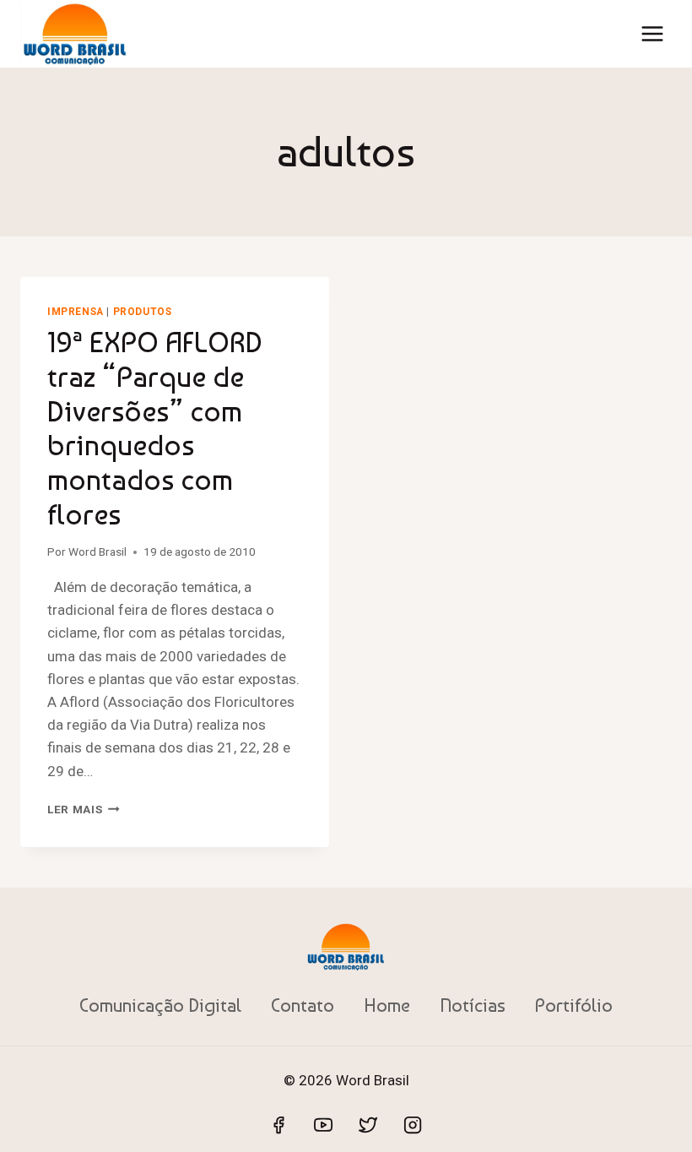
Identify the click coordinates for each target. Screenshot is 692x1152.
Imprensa (75, 312)
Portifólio (574, 1005)
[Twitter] (368, 1125)
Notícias (472, 1005)
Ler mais (83, 809)
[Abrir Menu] (652, 33)
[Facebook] (278, 1125)
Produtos (142, 312)
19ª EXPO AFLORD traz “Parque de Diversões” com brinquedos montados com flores (154, 428)
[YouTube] (323, 1125)
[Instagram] (412, 1125)
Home (387, 1005)
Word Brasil (97, 551)
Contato (302, 1005)
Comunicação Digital (160, 1005)
